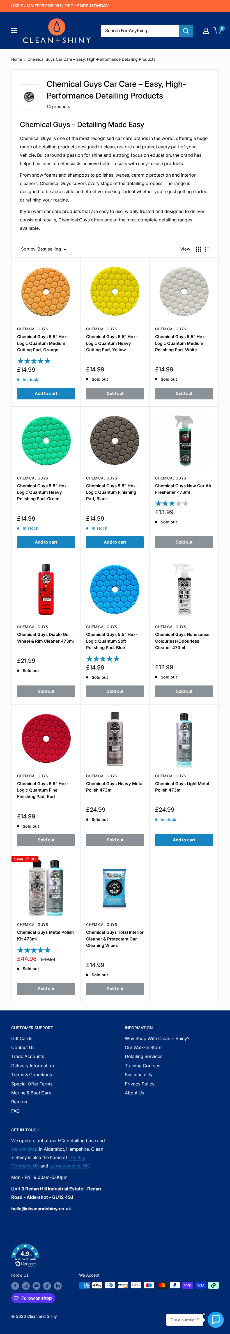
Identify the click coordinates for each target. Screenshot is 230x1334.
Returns (19, 1101)
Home (16, 59)
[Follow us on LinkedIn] (58, 1286)
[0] (217, 30)
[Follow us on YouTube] (36, 1286)
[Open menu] (14, 30)
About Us (134, 1093)
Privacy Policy (140, 1084)
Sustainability (139, 1074)
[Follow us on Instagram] (26, 1286)
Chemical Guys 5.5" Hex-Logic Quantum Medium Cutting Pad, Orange (43, 343)
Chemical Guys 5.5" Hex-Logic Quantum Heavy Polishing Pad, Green (43, 492)
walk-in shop (24, 1149)
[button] (115, 1256)
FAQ (15, 1111)
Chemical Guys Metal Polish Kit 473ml (45, 935)
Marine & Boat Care (31, 1093)
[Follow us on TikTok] (47, 1286)
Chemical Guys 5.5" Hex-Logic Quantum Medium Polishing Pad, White (181, 343)
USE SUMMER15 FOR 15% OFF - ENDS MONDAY (60, 5)
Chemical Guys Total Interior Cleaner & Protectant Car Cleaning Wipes (115, 939)
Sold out (115, 393)
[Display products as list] (207, 249)
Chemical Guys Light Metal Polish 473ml (182, 787)
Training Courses (142, 1065)
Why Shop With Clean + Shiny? (157, 1038)
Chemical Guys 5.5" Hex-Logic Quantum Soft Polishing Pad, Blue (112, 641)
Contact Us (22, 1047)
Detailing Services (143, 1056)
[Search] (186, 31)
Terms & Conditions (31, 1074)
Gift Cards (21, 1038)
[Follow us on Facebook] (15, 1286)
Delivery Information (32, 1065)
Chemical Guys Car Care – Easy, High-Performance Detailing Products (91, 59)
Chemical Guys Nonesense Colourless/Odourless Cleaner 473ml (182, 641)
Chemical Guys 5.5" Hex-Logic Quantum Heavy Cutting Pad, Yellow (112, 343)
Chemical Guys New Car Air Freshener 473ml (183, 489)
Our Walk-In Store (143, 1047)
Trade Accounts (27, 1056)
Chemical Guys (32, 329)
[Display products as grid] (198, 249)
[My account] (206, 31)
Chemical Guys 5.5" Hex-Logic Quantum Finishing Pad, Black (112, 492)
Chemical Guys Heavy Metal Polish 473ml (115, 787)
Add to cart (46, 393)
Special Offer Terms (31, 1084)
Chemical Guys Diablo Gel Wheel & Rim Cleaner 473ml (45, 637)
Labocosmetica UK (69, 1166)
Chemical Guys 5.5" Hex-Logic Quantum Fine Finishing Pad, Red (43, 790)
